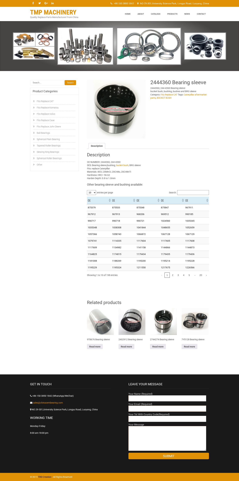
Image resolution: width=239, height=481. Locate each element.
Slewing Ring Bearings (48, 152)
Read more (94, 346)
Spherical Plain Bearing (48, 139)
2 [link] (172, 275)
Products (172, 14)
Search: (172, 192)
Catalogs (155, 14)
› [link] (206, 275)
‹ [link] (161, 275)
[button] (110, 200)
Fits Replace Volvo (46, 114)
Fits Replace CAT (169, 94)
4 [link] (183, 275)
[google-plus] (46, 3)
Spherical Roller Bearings (49, 158)
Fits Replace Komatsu (48, 107)
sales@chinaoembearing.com (48, 402)
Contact (201, 14)
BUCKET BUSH (164, 98)
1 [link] (167, 275)
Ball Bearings (43, 133)
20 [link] (200, 275)
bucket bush (122, 165)
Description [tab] (97, 146)
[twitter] (39, 3)
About (141, 14)
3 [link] (178, 275)
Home (128, 14)
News (187, 14)
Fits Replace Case (45, 120)
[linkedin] (52, 3)
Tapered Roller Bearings (48, 145)
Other (39, 164)
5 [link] (189, 275)
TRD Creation (45, 477)
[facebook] (33, 3)
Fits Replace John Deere (49, 126)
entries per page (105, 192)
